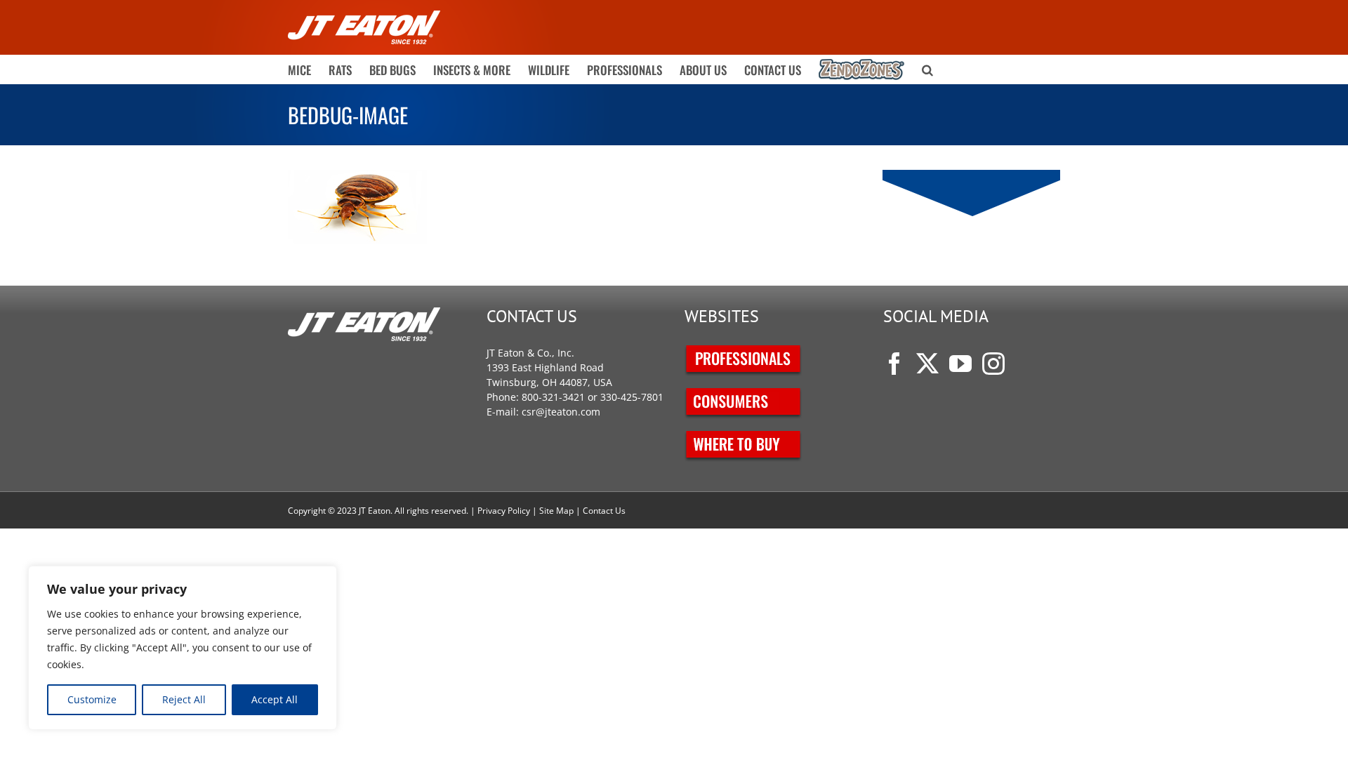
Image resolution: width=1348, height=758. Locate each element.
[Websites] (744, 352)
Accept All (274, 699)
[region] (182, 648)
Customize (92, 699)
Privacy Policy (503, 511)
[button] (927, 69)
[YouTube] (960, 363)
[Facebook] (894, 363)
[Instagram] (993, 363)
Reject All (184, 699)
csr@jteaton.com (561, 411)
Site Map (556, 511)
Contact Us (604, 511)
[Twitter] (927, 363)
